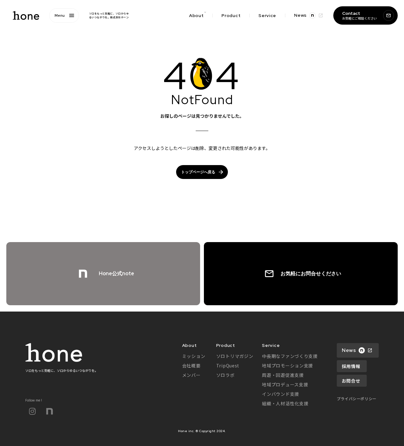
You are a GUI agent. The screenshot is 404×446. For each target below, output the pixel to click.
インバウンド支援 (280, 394)
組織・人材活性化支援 (285, 403)
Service (267, 15)
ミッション (193, 356)
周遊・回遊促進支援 (283, 375)
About (189, 345)
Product (231, 15)
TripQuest (227, 365)
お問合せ (351, 381)
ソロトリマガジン (234, 356)
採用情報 (351, 366)
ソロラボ (225, 375)
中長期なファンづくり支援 (290, 356)
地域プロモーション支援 (287, 365)
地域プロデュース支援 (285, 384)
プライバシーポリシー (357, 399)
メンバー (191, 375)
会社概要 (191, 365)
